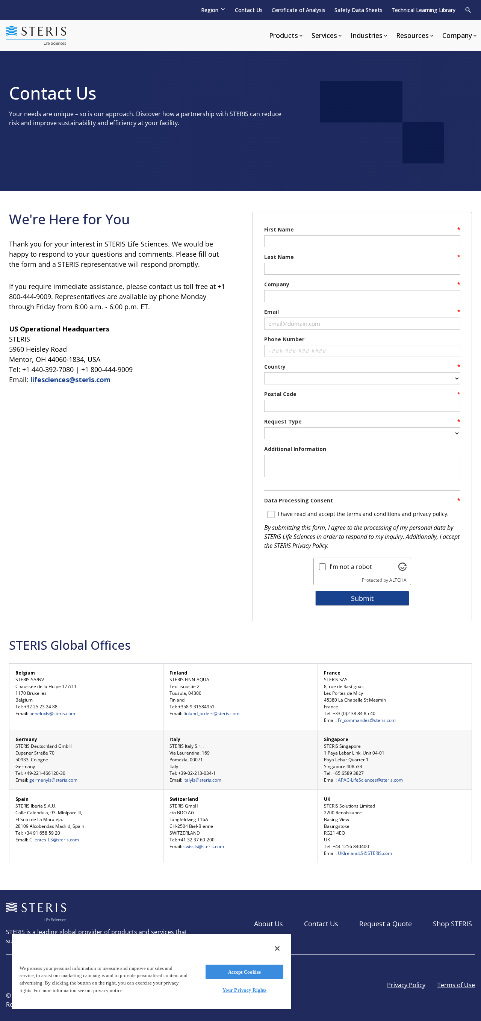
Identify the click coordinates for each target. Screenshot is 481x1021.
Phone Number (284, 339)
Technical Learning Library (423, 10)
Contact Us (249, 10)
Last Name (279, 256)
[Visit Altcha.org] (402, 567)
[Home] (36, 35)
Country (275, 366)
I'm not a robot (351, 567)
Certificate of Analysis (298, 10)
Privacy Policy (309, 546)
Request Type (283, 421)
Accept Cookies (244, 972)
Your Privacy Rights (244, 990)
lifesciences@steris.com (70, 379)
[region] (151, 971)
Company (276, 284)
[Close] (277, 948)
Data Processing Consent (298, 500)
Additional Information (295, 448)
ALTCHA (398, 580)
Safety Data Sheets (358, 10)
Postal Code (280, 394)
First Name (279, 229)
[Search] (468, 10)
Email (271, 311)
